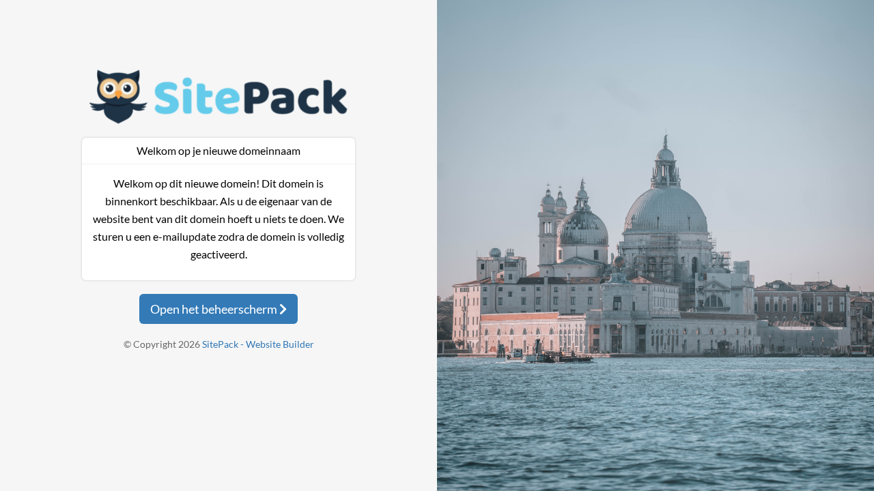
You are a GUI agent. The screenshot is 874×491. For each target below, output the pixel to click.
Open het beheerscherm (214, 308)
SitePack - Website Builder (258, 344)
